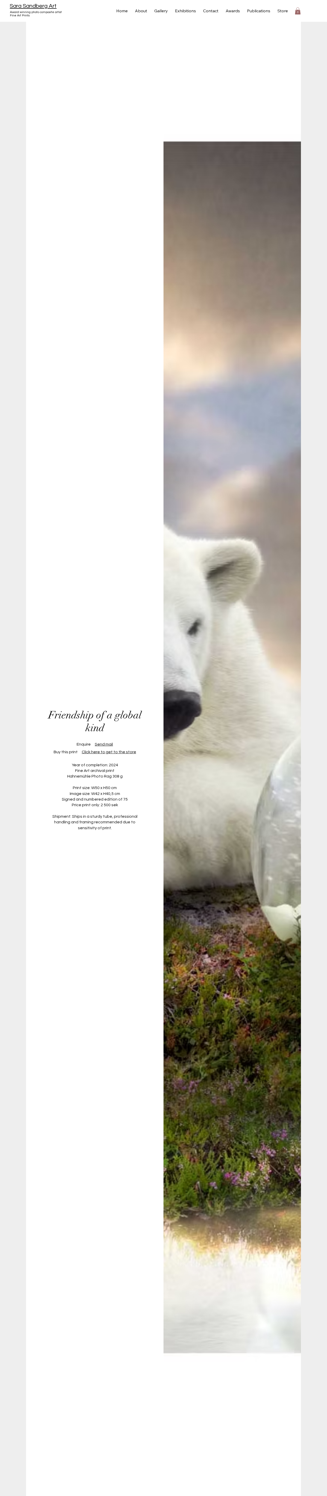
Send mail (104, 744)
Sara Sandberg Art (33, 6)
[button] (298, 10)
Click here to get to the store (109, 752)
